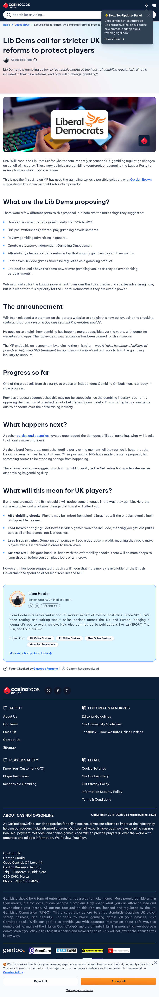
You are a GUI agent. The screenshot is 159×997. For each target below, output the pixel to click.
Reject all (40, 981)
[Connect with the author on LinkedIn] (37, 605)
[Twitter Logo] (48, 690)
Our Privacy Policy (95, 784)
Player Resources (16, 776)
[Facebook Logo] (58, 690)
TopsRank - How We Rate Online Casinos (112, 732)
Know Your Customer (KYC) (23, 768)
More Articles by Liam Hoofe (29, 653)
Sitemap (9, 747)
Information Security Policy (102, 792)
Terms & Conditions (96, 799)
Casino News (22, 24)
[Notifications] (146, 5)
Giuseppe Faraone (45, 668)
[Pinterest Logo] (67, 690)
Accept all (118, 981)
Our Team (10, 724)
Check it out (113, 39)
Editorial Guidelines (96, 716)
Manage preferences (79, 990)
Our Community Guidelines (102, 724)
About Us (10, 716)
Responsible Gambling (19, 784)
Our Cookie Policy (95, 776)
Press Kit (9, 732)
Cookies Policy (13, 972)
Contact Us (11, 740)
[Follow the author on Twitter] (31, 605)
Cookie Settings (94, 768)
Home (6, 24)
